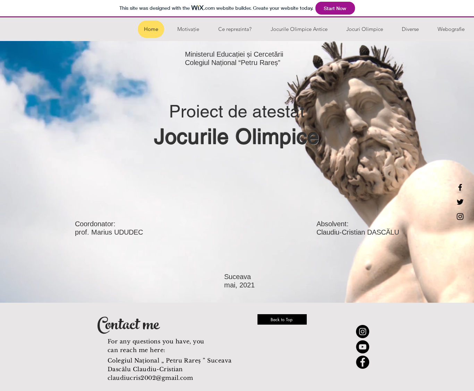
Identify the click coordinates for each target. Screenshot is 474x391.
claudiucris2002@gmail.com (150, 377)
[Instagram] (460, 216)
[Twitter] (460, 201)
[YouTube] (362, 346)
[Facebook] (460, 187)
